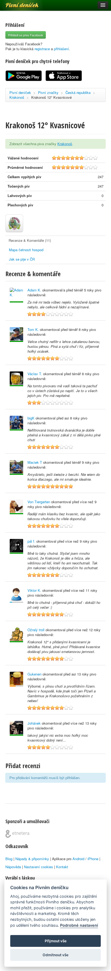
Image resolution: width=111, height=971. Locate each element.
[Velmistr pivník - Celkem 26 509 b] (16, 378)
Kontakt (62, 866)
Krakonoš (16, 97)
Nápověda (13, 866)
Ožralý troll (35, 629)
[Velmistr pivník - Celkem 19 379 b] (16, 634)
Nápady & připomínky (32, 858)
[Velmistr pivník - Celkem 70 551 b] (16, 506)
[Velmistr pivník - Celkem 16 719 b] (16, 546)
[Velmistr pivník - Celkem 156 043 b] (16, 334)
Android (78, 858)
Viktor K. (34, 590)
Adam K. (34, 290)
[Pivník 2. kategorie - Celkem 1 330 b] (16, 679)
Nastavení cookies (38, 866)
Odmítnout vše (55, 955)
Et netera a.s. (17, 834)
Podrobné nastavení (79, 925)
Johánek (34, 723)
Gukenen (34, 674)
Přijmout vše (56, 941)
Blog (8, 858)
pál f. (31, 541)
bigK (30, 418)
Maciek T (34, 462)
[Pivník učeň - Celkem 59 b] (16, 595)
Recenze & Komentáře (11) (30, 240)
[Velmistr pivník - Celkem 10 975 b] (16, 728)
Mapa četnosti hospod (26, 249)
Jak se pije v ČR (22, 259)
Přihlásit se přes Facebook (25, 35)
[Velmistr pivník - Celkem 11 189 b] (16, 295)
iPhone (93, 858)
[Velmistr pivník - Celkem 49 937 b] (16, 467)
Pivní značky (48, 92)
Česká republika (78, 92)
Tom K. (33, 329)
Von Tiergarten (38, 501)
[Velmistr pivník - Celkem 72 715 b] (16, 423)
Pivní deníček (16, 3)
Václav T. (34, 373)
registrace (42, 48)
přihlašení (61, 48)
